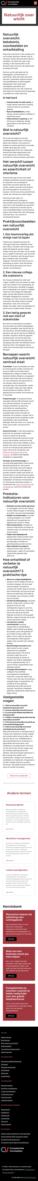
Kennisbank (5, 1129)
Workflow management (18, 838)
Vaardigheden (6, 1081)
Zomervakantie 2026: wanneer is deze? (14, 1137)
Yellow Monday (6, 1037)
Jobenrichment (6, 1052)
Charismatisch (6, 1124)
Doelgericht (5, 1112)
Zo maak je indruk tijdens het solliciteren (15, 1142)
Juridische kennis (7, 1094)
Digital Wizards (30, 1177)
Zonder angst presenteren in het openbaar (15, 1134)
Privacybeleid (7, 1173)
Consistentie (5, 1076)
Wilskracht (4, 1073)
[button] (35, 3)
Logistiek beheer (7, 1100)
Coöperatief (5, 1115)
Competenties (6, 1057)
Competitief (5, 1118)
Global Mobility (6, 1046)
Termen (4, 1033)
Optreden (4, 1064)
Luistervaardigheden (17, 870)
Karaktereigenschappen (10, 1105)
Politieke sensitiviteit (8, 1067)
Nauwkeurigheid (14, 805)
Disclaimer (29, 1170)
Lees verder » (10, 829)
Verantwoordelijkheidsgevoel (11, 1061)
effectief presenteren (11, 452)
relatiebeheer (8, 487)
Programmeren (6, 1097)
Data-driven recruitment (9, 1043)
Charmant (4, 1121)
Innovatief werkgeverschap (10, 1049)
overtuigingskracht (23, 484)
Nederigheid (5, 1110)
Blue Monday (5, 1040)
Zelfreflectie (5, 1070)
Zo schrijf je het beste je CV (10, 1140)
